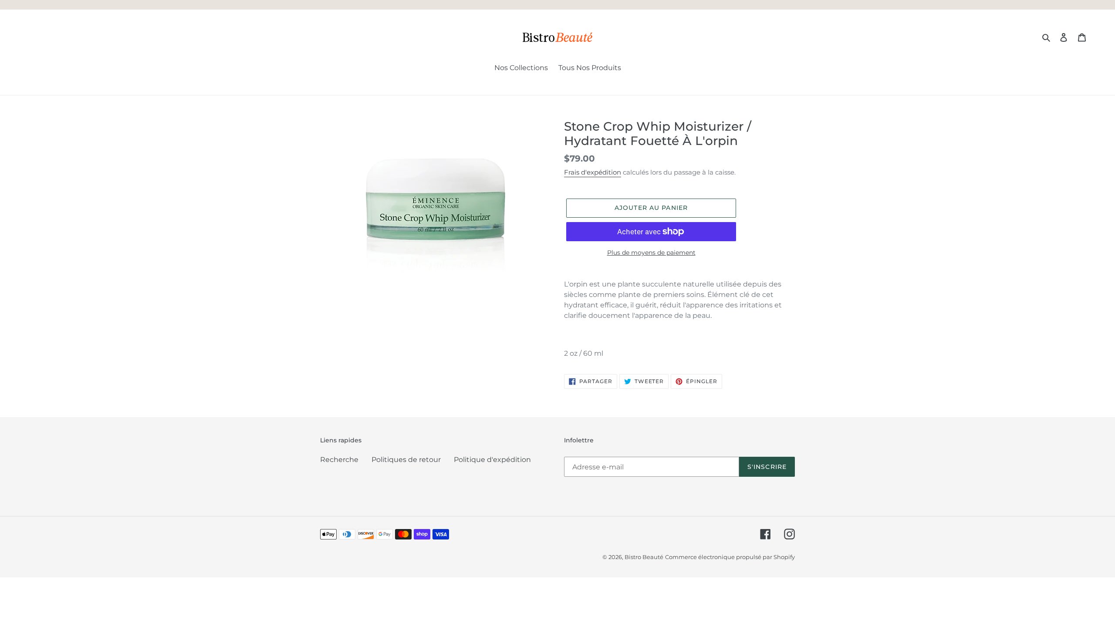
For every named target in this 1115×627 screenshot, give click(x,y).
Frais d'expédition (592, 172)
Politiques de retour (406, 459)
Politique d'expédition (492, 459)
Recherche (339, 459)
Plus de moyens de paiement (651, 252)
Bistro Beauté (644, 556)
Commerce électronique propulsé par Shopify (730, 556)
